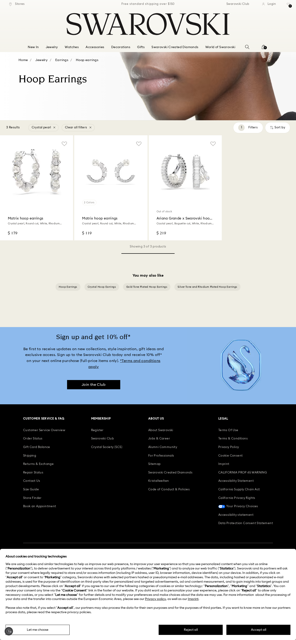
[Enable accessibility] (9, 631)
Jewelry (41, 60)
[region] (148, 4)
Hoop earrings (87, 60)
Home (23, 60)
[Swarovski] (148, 24)
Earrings (61, 60)
